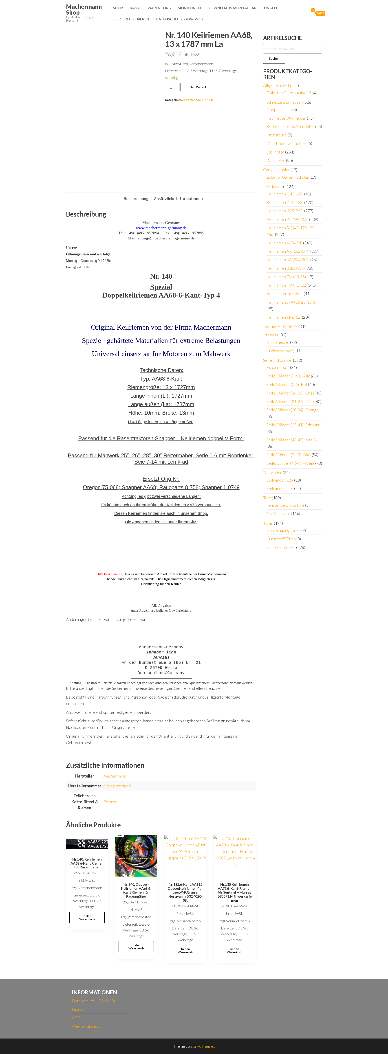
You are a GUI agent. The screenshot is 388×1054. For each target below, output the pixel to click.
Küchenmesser (279, 350)
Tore (267, 497)
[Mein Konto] (304, 13)
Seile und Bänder (277, 360)
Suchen (274, 58)
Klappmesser (278, 342)
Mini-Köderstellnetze (286, 143)
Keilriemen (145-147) (285, 193)
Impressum (81, 1009)
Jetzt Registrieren (131, 19)
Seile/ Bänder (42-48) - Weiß (291, 439)
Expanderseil (278, 367)
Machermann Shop (84, 9)
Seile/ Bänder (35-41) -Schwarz (293, 424)
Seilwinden (272, 472)
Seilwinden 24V (280, 488)
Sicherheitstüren (281, 547)
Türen (268, 523)
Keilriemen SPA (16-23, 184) (291, 302)
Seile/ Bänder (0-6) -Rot (287, 384)
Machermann (114, 776)
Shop (118, 8)
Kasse (135, 8)
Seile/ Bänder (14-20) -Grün (290, 392)
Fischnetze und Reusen (283, 102)
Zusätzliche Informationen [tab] (178, 198)
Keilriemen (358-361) (281, 326)
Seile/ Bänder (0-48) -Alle (288, 375)
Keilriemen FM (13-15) (286, 276)
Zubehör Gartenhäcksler (288, 177)
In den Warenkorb (199, 87)
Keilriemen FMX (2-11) (286, 285)
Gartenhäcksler (276, 169)
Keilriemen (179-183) (285, 202)
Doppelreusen (279, 109)
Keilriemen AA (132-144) (196, 100)
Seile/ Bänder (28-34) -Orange (293, 409)
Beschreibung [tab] (136, 198)
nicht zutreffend (116, 785)
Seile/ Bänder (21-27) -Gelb (290, 401)
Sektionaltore (278, 513)
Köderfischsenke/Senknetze (291, 126)
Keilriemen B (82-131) (286, 268)
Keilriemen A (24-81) (284, 242)
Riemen (109, 801)
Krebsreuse (277, 134)
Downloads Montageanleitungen (242, 8)
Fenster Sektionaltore (285, 505)
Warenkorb (159, 8)
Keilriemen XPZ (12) (284, 317)
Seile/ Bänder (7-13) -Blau (289, 454)
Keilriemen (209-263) (285, 210)
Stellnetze (275, 151)
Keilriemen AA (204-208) (288, 259)
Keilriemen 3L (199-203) (288, 219)
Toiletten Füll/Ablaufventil (289, 92)
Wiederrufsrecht (86, 1026)
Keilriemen (272, 186)
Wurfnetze (276, 160)
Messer (270, 334)
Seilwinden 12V (280, 480)
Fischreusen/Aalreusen (286, 118)
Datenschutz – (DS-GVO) (179, 19)
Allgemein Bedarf (278, 85)
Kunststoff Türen (281, 538)
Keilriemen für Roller (285, 293)
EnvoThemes (204, 1046)
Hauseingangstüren (284, 530)
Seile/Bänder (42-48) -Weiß (291, 463)
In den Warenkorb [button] (87, 917)
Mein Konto (189, 8)
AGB (76, 1017)
